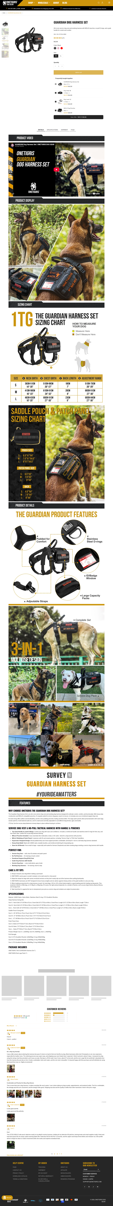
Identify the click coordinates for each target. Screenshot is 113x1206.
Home (4, 13)
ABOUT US (64, 1167)
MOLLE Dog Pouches (69, 108)
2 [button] (54, 1154)
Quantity (56, 62)
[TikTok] (93, 1187)
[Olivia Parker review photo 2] (20, 1094)
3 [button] (57, 1154)
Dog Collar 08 (67, 90)
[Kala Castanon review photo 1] (11, 1118)
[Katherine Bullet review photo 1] (11, 1068)
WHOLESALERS (66, 1173)
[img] (11, 1030)
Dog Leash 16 (67, 99)
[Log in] (102, 2)
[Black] (55, 48)
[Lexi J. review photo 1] (11, 1145)
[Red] (61, 48)
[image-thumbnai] (5, 23)
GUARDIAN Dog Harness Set (71, 82)
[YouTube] (97, 1187)
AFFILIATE (64, 1170)
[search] (98, 2)
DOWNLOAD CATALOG (20, 1176)
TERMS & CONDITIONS (20, 1179)
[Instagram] (89, 1187)
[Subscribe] (98, 1169)
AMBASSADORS (66, 1176)
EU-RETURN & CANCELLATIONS (44, 1180)
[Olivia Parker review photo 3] (29, 1094)
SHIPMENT (41, 1170)
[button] (78, 72)
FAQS (14, 1167)
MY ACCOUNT (42, 1173)
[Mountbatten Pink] (58, 48)
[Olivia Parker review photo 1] (11, 1094)
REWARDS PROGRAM (68, 1179)
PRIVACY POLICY (18, 1173)
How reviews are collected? (15, 1155)
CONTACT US (17, 1170)
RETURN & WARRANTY (45, 1176)
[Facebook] (85, 1187)
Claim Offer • (78, 117)
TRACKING (41, 1167)
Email (85, 1169)
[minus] (55, 66)
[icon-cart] (109, 2)
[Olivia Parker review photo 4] (38, 1094)
